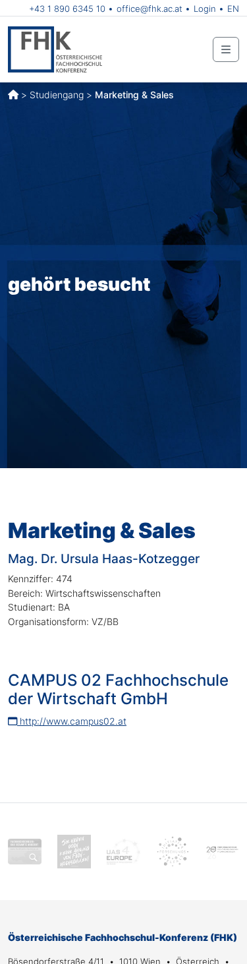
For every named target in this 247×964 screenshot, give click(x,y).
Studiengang (57, 94)
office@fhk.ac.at (149, 8)
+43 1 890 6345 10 (67, 8)
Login (205, 8)
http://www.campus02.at (71, 721)
